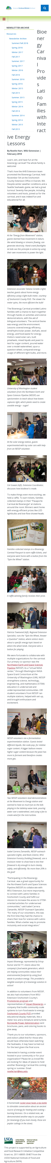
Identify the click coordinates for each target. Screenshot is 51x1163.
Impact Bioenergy (34, 1004)
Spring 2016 (17, 83)
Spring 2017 (17, 65)
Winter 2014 (17, 106)
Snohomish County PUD (19, 1013)
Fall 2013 (16, 129)
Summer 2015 (18, 97)
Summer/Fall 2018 (20, 43)
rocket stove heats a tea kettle (33, 1102)
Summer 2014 (18, 115)
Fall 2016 (16, 74)
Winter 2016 (17, 70)
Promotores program (17, 1000)
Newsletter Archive (18, 38)
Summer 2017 (18, 61)
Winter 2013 (17, 124)
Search (45, 8)
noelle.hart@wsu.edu (17, 1071)
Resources (11, 33)
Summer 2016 (18, 79)
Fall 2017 (16, 56)
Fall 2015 (16, 92)
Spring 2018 (17, 47)
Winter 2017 (17, 52)
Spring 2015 (17, 102)
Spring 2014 (17, 120)
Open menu (4, 20)
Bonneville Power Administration (23, 1023)
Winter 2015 (17, 88)
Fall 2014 (16, 111)
